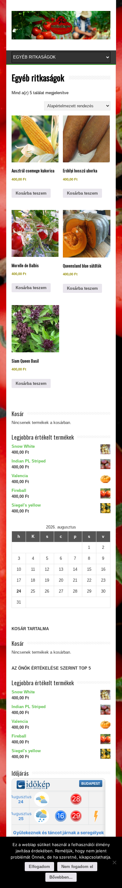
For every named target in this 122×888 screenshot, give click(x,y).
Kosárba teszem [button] (31, 193)
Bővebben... (61, 877)
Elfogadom (39, 866)
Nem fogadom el (77, 866)
